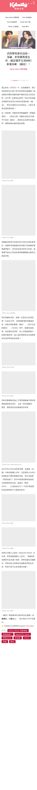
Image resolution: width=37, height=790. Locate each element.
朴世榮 (17, 638)
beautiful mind (22, 634)
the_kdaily (30, 626)
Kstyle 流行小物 (25, 22)
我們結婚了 (7, 634)
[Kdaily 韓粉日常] (19, 6)
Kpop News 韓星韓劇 (12, 17)
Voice (26, 638)
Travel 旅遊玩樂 (12, 22)
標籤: (4, 630)
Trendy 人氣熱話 (13, 26)
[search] (33, 2)
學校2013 (7, 638)
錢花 (12, 642)
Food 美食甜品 (27, 17)
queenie (15, 80)
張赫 (5, 642)
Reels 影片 (25, 26)
